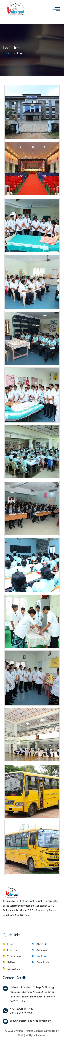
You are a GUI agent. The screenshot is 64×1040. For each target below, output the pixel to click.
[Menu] (56, 9)
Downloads (42, 962)
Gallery (11, 962)
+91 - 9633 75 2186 (22, 1013)
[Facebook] (2, 921)
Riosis (20, 1035)
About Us (41, 944)
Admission (42, 950)
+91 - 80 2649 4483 (22, 1008)
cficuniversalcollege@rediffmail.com (30, 1020)
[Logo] (16, 8)
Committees (14, 956)
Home (6, 53)
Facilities (41, 956)
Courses (12, 950)
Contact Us (13, 968)
